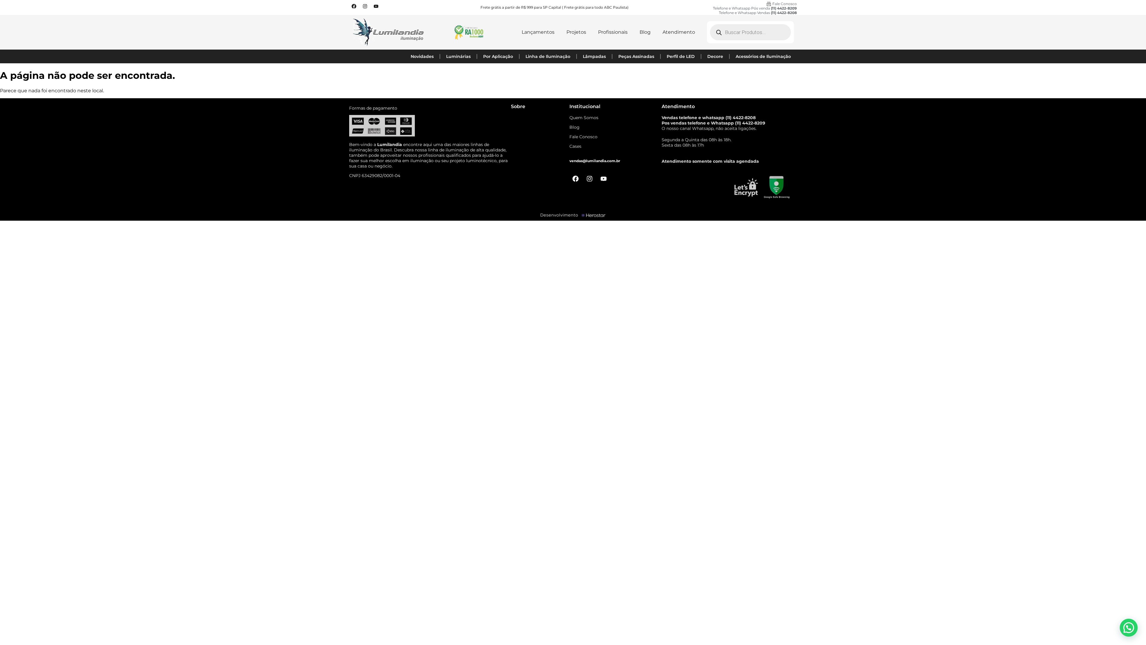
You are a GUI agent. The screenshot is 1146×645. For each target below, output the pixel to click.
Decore (715, 56)
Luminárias (458, 56)
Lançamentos (538, 32)
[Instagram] (365, 6)
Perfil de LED (681, 56)
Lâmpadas (594, 56)
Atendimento (679, 32)
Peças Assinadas (636, 56)
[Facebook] (354, 6)
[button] (1129, 628)
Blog (645, 32)
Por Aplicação (498, 56)
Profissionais (613, 32)
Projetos (576, 32)
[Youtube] (376, 6)
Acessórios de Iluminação (763, 56)
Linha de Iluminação (548, 56)
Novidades (422, 56)
